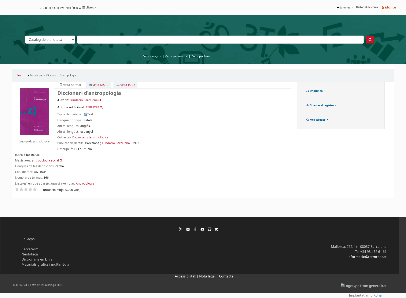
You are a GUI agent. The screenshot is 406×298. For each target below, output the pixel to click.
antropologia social (45, 160)
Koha (377, 295)
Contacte (226, 276)
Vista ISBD (127, 85)
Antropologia (85, 183)
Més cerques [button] (317, 120)
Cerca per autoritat (176, 56)
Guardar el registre (321, 105)
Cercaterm (30, 249)
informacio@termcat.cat (367, 256)
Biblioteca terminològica (60, 8)
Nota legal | (209, 276)
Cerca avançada (152, 56)
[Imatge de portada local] (34, 111)
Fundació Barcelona (116, 143)
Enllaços (28, 239)
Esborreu (390, 8)
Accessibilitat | (187, 276)
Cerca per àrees (201, 56)
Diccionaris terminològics (90, 137)
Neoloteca (30, 254)
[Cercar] (370, 40)
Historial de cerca (367, 7)
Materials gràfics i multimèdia (45, 264)
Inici (19, 75)
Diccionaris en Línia (37, 259)
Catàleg (16, 7)
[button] (89, 7)
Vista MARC (100, 85)
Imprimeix (316, 91)
